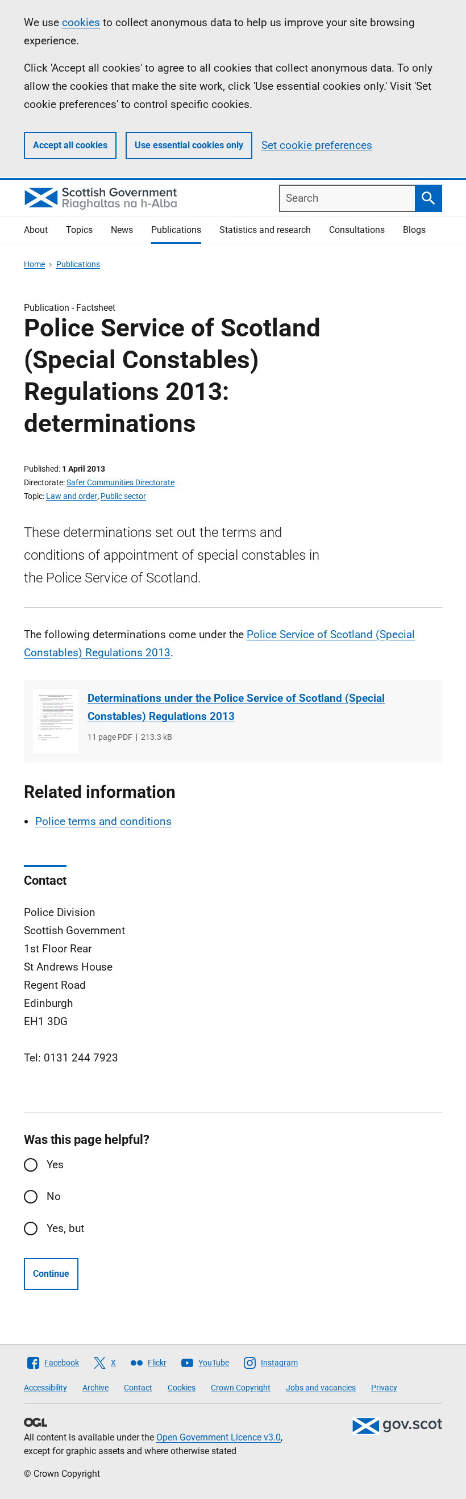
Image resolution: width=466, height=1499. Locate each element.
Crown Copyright (241, 1387)
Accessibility (45, 1387)
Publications (176, 229)
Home (34, 264)
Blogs (414, 229)
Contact (138, 1387)
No (54, 1196)
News (122, 229)
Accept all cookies (70, 145)
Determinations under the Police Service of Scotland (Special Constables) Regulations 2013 (236, 707)
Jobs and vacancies (321, 1387)
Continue (51, 1273)
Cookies (181, 1387)
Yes (55, 1164)
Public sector (123, 496)
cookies (81, 22)
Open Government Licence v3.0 (218, 1437)
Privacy (384, 1387)
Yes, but (65, 1228)
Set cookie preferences (316, 145)
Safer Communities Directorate (120, 482)
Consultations (357, 229)
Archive (95, 1387)
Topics (79, 229)
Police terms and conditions (103, 821)
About (36, 229)
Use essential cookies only (189, 145)
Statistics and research (265, 229)
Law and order (71, 496)
